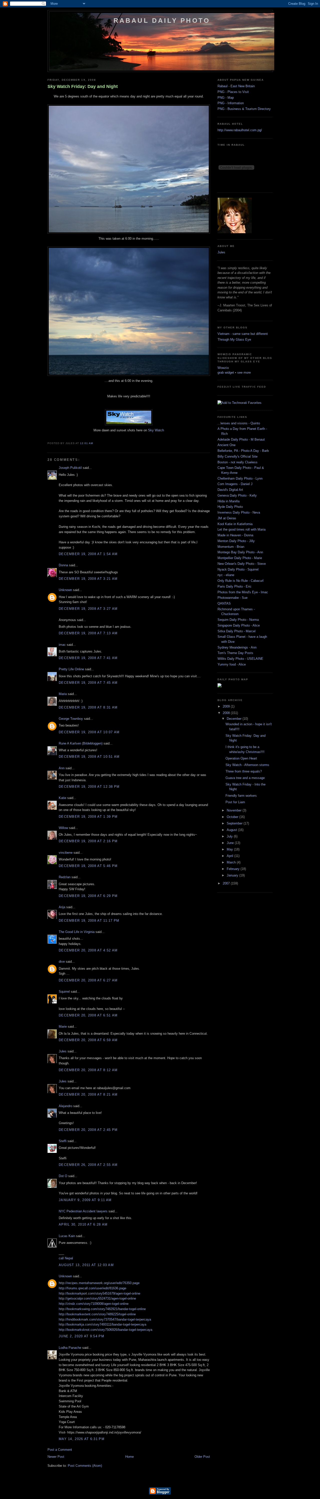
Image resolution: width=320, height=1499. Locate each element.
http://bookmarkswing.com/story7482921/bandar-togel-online (102, 1309)
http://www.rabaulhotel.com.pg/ (240, 130)
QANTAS (224, 603)
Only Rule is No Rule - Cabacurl (241, 581)
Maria (63, 694)
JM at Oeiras (227, 518)
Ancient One (227, 445)
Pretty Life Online (71, 669)
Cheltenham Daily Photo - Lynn (240, 478)
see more (244, 372)
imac (62, 645)
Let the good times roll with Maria (242, 529)
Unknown (65, 590)
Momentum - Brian (231, 547)
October (233, 817)
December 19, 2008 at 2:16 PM (88, 841)
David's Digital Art (230, 490)
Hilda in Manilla (229, 501)
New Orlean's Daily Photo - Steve (242, 564)
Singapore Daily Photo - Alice (239, 625)
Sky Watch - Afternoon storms (247, 765)
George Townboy (71, 719)
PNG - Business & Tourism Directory (244, 109)
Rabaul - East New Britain (236, 86)
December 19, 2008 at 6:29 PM (88, 896)
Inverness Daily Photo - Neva (239, 512)
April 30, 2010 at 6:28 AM (83, 1224)
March (232, 862)
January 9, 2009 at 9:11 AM (85, 1200)
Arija (62, 907)
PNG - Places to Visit (233, 92)
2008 (227, 713)
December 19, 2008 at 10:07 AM (89, 732)
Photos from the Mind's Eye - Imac (243, 592)
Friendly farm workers (241, 795)
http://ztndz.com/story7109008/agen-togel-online (93, 1304)
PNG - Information (231, 103)
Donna (63, 565)
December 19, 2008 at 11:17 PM (89, 920)
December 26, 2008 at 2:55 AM (88, 1165)
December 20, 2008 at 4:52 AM (88, 950)
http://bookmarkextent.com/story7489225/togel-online (97, 1314)
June (231, 843)
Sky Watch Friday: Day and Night (83, 86)
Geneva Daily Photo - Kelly (237, 495)
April (230, 856)
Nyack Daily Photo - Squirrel (238, 569)
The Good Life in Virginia (76, 932)
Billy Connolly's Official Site (238, 456)
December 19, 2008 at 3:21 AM (88, 579)
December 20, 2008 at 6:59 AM (88, 1040)
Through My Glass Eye (234, 339)
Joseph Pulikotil (70, 468)
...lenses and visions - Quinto (239, 423)
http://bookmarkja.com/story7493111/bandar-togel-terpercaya (102, 1324)
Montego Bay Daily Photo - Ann (240, 552)
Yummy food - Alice (232, 664)
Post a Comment (60, 1450)
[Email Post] (94, 443)
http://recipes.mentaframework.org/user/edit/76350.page (99, 1283)
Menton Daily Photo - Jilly (236, 541)
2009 (227, 706)
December (234, 719)
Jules (62, 1051)
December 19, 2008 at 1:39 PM (88, 816)
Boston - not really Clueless (238, 462)
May (230, 849)
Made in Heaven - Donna (235, 535)
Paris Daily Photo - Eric (235, 586)
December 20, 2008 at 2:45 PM (88, 1130)
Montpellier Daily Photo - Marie (240, 558)
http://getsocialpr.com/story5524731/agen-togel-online (97, 1298)
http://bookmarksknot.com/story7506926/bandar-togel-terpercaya (105, 1330)
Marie (63, 1026)
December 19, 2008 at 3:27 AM (88, 609)
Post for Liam (235, 802)
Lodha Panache (70, 1348)
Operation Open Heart (241, 758)
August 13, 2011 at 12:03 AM (86, 1265)
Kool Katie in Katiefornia (235, 524)
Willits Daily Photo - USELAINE (240, 659)
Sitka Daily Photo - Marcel (237, 631)
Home (129, 1457)
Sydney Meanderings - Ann (237, 647)
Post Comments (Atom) (85, 1466)
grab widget (226, 372)
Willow (63, 828)
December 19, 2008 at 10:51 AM (89, 756)
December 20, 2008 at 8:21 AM (88, 1094)
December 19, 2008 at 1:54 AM (88, 554)
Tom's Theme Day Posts (235, 653)
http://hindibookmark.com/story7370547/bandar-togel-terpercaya (105, 1319)
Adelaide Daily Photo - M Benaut (241, 439)
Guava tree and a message (245, 778)
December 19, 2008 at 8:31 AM (88, 707)
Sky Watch (156, 430)
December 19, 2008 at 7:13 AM (88, 633)
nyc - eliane (226, 575)
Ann (61, 768)
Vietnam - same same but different (243, 334)
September (235, 823)
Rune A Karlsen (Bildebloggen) (80, 743)
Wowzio (223, 368)
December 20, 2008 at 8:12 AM (88, 1070)
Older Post (202, 1457)
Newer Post (56, 1457)
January (233, 875)
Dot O (63, 1176)
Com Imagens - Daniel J (235, 484)
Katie (62, 798)
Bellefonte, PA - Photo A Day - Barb (243, 451)
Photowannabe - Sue (233, 598)
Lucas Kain (67, 1236)
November (234, 810)
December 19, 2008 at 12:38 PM (89, 786)
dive (62, 961)
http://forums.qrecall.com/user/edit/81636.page (92, 1288)
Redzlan (64, 877)
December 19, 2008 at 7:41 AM (88, 658)
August (232, 830)
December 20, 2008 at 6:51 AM (88, 1015)
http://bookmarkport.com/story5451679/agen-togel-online (99, 1293)
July (230, 836)
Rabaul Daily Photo (162, 20)
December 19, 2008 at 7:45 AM (88, 683)
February (233, 869)
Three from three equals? (244, 771)
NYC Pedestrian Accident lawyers (83, 1211)
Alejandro (65, 1106)
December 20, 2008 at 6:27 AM (88, 980)
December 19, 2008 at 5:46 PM (88, 866)
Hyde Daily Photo (230, 507)
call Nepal (66, 1258)
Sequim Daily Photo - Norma (238, 620)
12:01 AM (86, 443)
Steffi (62, 1141)
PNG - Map (226, 97)
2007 (227, 883)
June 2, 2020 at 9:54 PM (81, 1336)
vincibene (65, 852)
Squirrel (64, 991)
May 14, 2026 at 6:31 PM (81, 1439)
